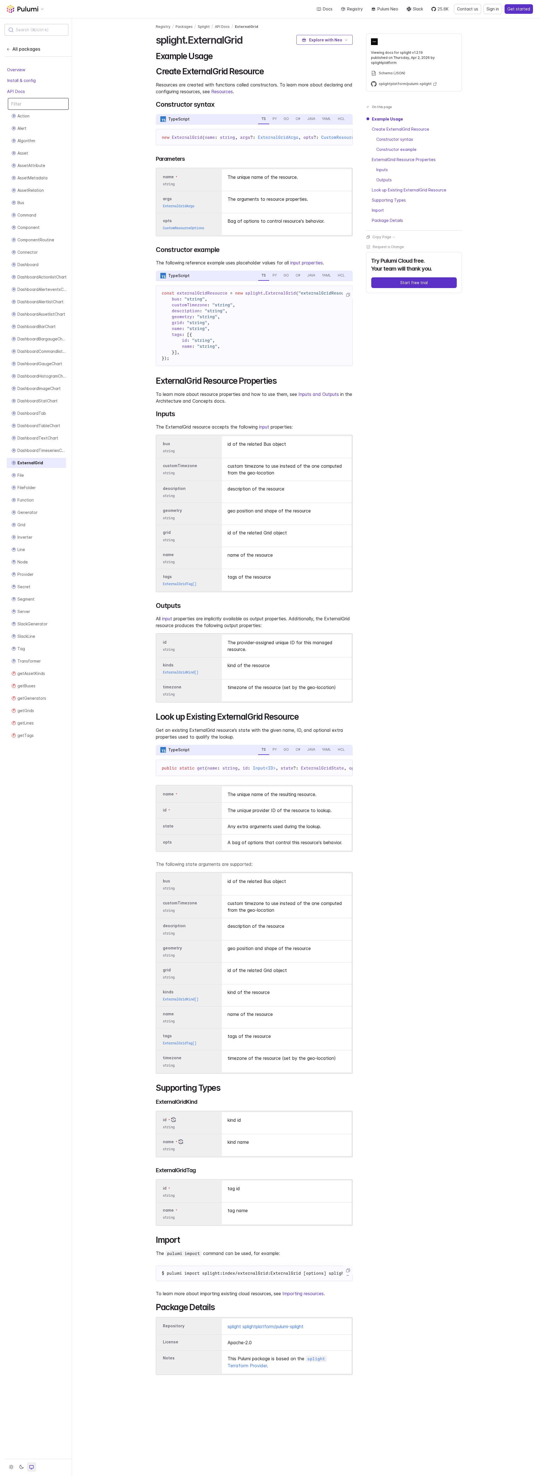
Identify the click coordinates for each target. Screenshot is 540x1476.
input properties (306, 263)
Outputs (384, 179)
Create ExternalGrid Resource (400, 129)
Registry (355, 8)
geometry (172, 510)
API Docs (16, 91)
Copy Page (381, 237)
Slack (418, 8)
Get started (518, 8)
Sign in (493, 8)
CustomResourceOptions (347, 137)
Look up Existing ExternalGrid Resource (409, 190)
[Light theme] (11, 1466)
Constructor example (396, 149)
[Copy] (348, 295)
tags (167, 576)
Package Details (387, 220)
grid (167, 532)
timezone (172, 687)
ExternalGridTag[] (179, 584)
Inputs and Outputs (318, 394)
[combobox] (36, 30)
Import (378, 210)
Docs (327, 8)
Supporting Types (389, 200)
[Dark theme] (21, 1466)
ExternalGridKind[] (180, 672)
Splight (204, 26)
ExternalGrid (246, 26)
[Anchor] (247, 39)
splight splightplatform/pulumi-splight (265, 1326)
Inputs (382, 169)
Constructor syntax (394, 139)
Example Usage (387, 119)
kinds (168, 665)
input (264, 427)
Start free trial (414, 282)
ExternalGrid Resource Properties (404, 159)
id (164, 642)
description (174, 488)
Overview (16, 69)
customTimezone (180, 465)
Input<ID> (264, 768)
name (168, 554)
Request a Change (388, 247)
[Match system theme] (31, 1466)
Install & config (21, 80)
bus (166, 443)
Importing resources (303, 1293)
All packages (26, 49)
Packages (184, 26)
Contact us (467, 8)
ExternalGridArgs (278, 137)
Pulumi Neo (387, 8)
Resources (222, 91)
